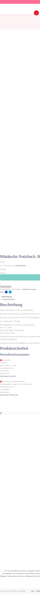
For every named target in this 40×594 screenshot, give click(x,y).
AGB (32, 591)
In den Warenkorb (6, 286)
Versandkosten (21, 266)
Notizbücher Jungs (29, 289)
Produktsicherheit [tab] (8, 299)
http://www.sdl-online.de (9, 395)
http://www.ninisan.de (8, 376)
